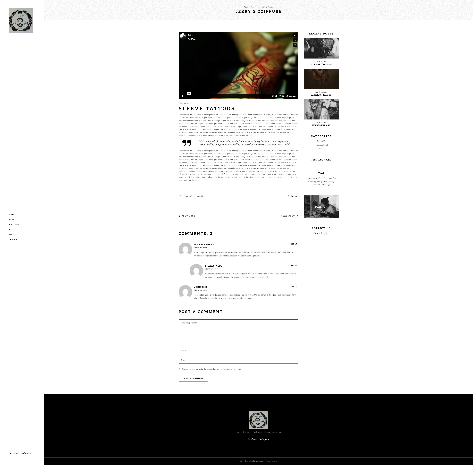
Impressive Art (321, 125)
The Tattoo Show (321, 64)
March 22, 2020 (321, 61)
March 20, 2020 (184, 103)
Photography (255, 7)
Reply (294, 244)
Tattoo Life (199, 196)
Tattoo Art (316, 184)
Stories (319, 149)
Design (319, 178)
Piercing (331, 181)
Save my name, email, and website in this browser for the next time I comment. (211, 369)
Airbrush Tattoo (321, 94)
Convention (310, 178)
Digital (181, 196)
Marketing (189, 196)
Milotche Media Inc (256, 461)
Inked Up (332, 178)
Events (320, 141)
